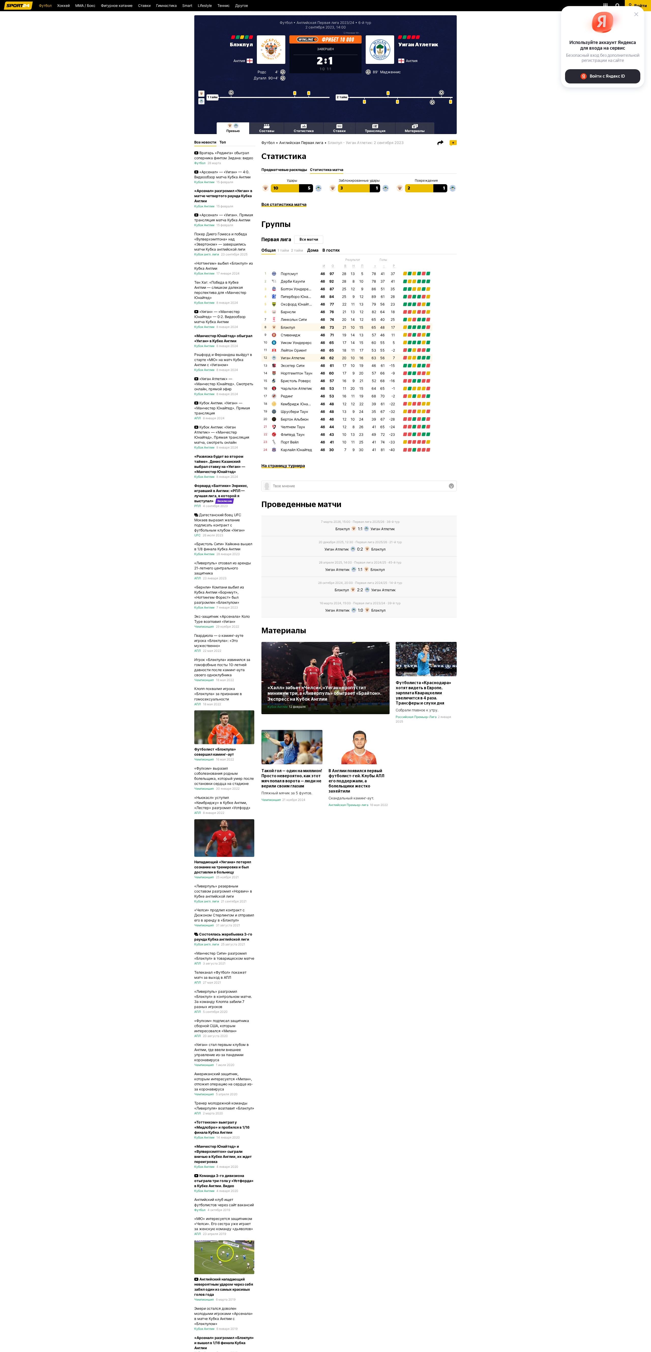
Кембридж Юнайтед (298, 404)
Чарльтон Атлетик (296, 388)
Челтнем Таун (293, 427)
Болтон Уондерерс (297, 289)
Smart (187, 5)
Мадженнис (390, 72)
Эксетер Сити (292, 365)
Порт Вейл (290, 442)
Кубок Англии (278, 707)
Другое (241, 5)
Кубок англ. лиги (206, 254)
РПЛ (197, 506)
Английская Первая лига (301, 142)
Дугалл (260, 78)
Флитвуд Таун (292, 434)
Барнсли (288, 312)
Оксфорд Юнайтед (297, 304)
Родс (262, 72)
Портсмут (289, 273)
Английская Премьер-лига (348, 805)
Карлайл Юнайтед (296, 450)
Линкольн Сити (294, 319)
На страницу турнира (283, 465)
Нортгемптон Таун (296, 373)
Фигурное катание (116, 5)
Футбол (45, 5)
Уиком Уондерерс (296, 342)
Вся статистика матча (283, 204)
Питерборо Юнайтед (298, 296)
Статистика (304, 131)
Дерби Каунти (293, 281)
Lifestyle (205, 5)
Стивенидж (291, 335)
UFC (197, 535)
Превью (233, 131)
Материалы (415, 131)
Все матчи (309, 239)
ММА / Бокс (85, 5)
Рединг (287, 396)
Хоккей (63, 5)
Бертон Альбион (294, 419)
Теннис (223, 5)
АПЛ (197, 418)
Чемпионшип (271, 800)
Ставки (144, 5)
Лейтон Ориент (294, 350)
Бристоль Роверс (296, 381)
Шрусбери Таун (294, 411)
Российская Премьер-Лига (416, 717)
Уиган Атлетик (418, 44)
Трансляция (375, 131)
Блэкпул (241, 44)
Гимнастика (166, 5)
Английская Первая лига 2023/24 (325, 22)
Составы (266, 131)
